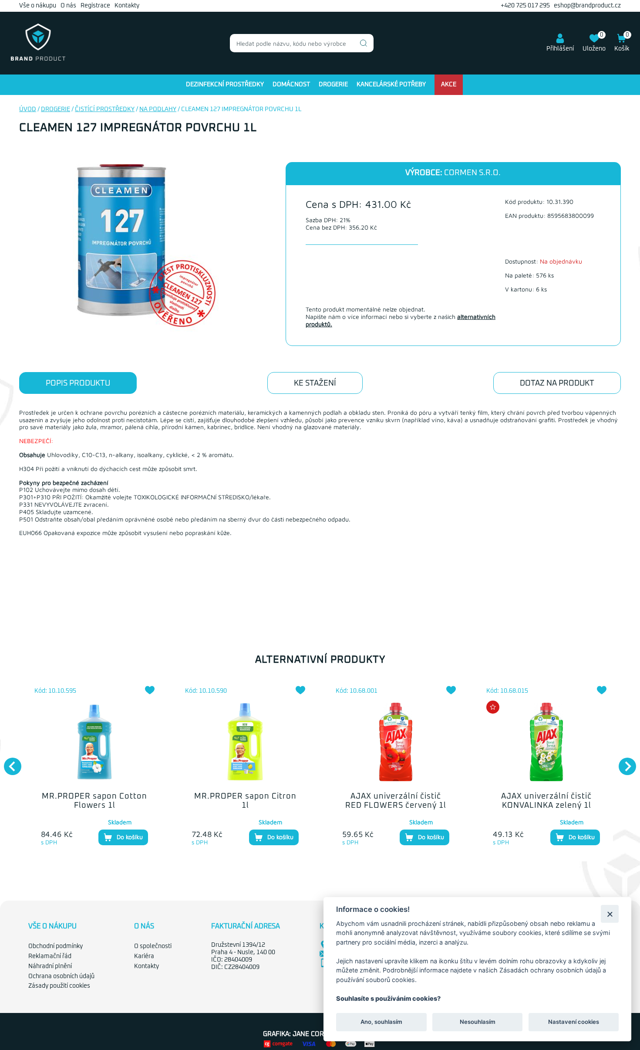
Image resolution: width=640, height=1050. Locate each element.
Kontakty (127, 6)
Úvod (27, 109)
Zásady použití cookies (59, 986)
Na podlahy (157, 109)
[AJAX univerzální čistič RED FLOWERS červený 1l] (395, 742)
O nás (68, 6)
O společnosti (153, 946)
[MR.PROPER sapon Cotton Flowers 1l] (94, 742)
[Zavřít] (610, 914)
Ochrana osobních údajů (61, 976)
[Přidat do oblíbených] (150, 690)
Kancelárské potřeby (391, 84)
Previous (8, 762)
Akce (448, 84)
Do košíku (130, 836)
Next (623, 762)
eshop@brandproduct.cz (587, 6)
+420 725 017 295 (525, 6)
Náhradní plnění (50, 966)
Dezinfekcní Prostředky (225, 84)
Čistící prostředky (105, 109)
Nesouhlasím (477, 1022)
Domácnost (291, 84)
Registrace (95, 6)
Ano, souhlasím (381, 1022)
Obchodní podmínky (55, 946)
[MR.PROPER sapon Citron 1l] (245, 742)
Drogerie (333, 84)
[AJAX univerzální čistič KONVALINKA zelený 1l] (546, 742)
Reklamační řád (49, 956)
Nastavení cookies (573, 1022)
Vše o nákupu (37, 6)
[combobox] (302, 43)
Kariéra (144, 956)
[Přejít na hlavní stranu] (38, 59)
